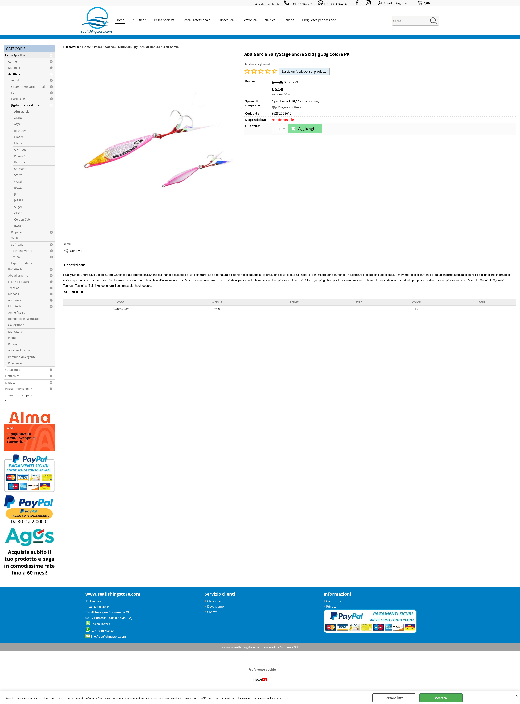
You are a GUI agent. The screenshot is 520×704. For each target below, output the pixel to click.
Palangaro (15, 363)
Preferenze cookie (262, 669)
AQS (17, 124)
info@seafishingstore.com (108, 636)
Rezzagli (13, 344)
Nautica (270, 20)
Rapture (19, 162)
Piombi (12, 338)
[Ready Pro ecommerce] (260, 679)
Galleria (288, 20)
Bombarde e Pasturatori (24, 319)
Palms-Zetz (21, 156)
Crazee (19, 137)
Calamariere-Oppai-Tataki (28, 87)
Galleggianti (16, 325)
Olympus (20, 149)
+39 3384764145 (102, 631)
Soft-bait (17, 245)
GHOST (19, 213)
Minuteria (15, 306)
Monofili (13, 294)
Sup (7, 401)
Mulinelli (14, 68)
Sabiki (15, 238)
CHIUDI (516, 695)
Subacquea (226, 20)
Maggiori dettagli (289, 107)
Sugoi (18, 207)
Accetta (441, 698)
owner (18, 226)
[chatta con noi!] (244, 669)
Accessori (14, 300)
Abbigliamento (18, 275)
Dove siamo (215, 606)
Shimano (20, 169)
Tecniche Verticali (23, 251)
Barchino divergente (22, 357)
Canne (12, 61)
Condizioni (333, 601)
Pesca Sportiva (164, 20)
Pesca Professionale (196, 20)
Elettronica (249, 20)
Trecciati (14, 288)
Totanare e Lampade (19, 395)
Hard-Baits (18, 99)
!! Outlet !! (139, 20)
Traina (15, 257)
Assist (15, 80)
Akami (18, 118)
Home (120, 20)
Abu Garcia (21, 112)
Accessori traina (19, 350)
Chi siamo (214, 601)
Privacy (331, 606)
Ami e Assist (16, 312)
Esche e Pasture (19, 282)
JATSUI (18, 200)
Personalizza (394, 698)
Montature (15, 331)
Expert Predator (21, 263)
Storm (18, 175)
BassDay (20, 131)
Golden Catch (23, 219)
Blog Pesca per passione (319, 20)
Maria (18, 143)
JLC (16, 194)
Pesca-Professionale (18, 389)
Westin (19, 181)
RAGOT (19, 188)
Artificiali (15, 74)
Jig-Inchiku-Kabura (25, 105)
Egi (13, 93)
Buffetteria (15, 269)
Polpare (16, 232)
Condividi (76, 251)
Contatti (212, 612)
